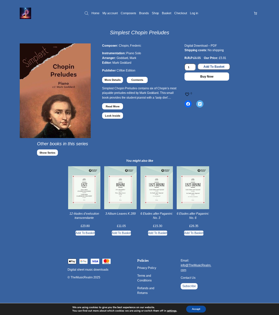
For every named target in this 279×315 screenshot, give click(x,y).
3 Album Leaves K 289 (120, 213)
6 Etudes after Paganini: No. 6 (193, 215)
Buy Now (206, 76)
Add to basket (214, 66)
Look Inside (112, 115)
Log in (194, 13)
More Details (113, 79)
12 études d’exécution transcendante (84, 215)
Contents (137, 79)
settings (172, 311)
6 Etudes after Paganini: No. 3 (156, 215)
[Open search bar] (86, 13)
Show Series (47, 152)
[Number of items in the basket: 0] (255, 13)
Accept (196, 309)
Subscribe (189, 286)
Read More (113, 106)
